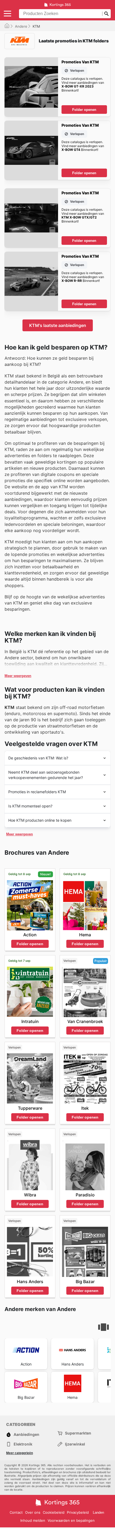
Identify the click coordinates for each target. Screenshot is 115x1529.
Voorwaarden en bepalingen (71, 1520)
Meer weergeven (18, 676)
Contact (16, 1512)
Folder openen (84, 110)
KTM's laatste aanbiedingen (57, 325)
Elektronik (23, 1444)
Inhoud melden (32, 1520)
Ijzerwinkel (75, 1444)
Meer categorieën (19, 1453)
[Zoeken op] (106, 13)
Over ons (32, 1512)
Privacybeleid (78, 1512)
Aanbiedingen (26, 1434)
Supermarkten (78, 1433)
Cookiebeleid (53, 1512)
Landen (98, 1512)
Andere (21, 26)
